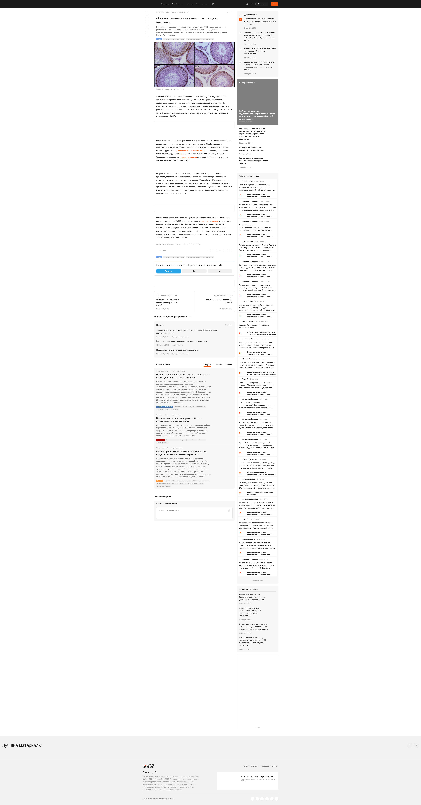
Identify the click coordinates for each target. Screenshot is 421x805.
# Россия (174, 409)
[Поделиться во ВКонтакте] (147, 35)
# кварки (183, 483)
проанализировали (189, 157)
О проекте (265, 766)
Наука (159, 39)
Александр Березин (250, 339)
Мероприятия (202, 4)
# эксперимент (162, 442)
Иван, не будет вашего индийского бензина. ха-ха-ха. (254, 326)
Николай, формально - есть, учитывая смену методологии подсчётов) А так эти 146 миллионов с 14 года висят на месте (256, 485)
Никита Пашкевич (249, 479)
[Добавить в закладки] (147, 13)
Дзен (194, 271)
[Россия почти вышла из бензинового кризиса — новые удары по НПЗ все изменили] (223, 382)
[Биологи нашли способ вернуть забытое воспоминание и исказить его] (223, 426)
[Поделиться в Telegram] (147, 30)
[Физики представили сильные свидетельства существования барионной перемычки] (223, 459)
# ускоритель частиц (195, 483)
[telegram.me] (272, 799)
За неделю (217, 365)
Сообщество (177, 4)
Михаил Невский (248, 321)
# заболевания (207, 39)
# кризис (160, 409)
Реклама (274, 766)
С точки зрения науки (164, 407)
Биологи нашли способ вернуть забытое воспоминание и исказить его (178, 420)
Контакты (255, 766)
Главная (165, 4)
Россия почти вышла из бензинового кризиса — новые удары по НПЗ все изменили (183, 376)
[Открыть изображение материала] (194, 64)
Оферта (246, 766)
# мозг (194, 440)
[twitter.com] (252, 799)
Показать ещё (257, 581)
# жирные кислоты (193, 39)
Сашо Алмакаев (248, 539)
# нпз (167, 409)
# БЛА (185, 407)
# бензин (178, 407)
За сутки (207, 365)
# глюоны (206, 481)
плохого (215, 221)
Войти (275, 4)
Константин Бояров (250, 201)
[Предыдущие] (409, 745)
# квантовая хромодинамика (167, 483)
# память (202, 440)
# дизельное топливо (197, 407)
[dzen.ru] (267, 799)
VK (220, 271)
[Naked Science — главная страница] (151, 4)
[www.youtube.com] (262, 799)
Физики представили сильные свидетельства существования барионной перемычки (181, 453)
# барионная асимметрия (181, 481)
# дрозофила (185, 440)
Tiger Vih (245, 379)
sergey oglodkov (177, 345)
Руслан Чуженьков (249, 459)
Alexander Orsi (247, 181)
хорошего (204, 221)
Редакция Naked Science (180, 12)
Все (189, 317)
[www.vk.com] (257, 799)
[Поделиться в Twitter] (147, 24)
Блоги (189, 4)
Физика (159, 481)
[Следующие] (416, 745)
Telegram (168, 271)
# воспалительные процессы (174, 39)
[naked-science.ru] (276, 799)
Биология (160, 440)
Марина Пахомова (249, 359)
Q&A (214, 4)
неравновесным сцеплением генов (189, 151)
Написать (262, 4)
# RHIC (167, 481)
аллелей (183, 154)
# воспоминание (172, 440)
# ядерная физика (163, 486)
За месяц (228, 365)
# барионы (196, 481)
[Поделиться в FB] (147, 19)
